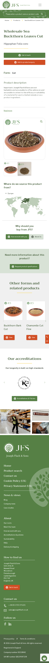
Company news (9, 503)
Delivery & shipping (11, 547)
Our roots (8, 523)
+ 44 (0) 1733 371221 (17, 605)
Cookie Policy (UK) (15, 481)
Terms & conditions (27, 638)
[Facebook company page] (5, 624)
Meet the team (9, 527)
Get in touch (26, 55)
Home (7, 20)
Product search (13, 471)
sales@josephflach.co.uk (18, 610)
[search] (42, 14)
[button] (45, 321)
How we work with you (19, 236)
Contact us (10, 476)
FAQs (6, 543)
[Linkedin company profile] (10, 624)
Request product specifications (26, 266)
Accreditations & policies (13, 535)
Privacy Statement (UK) (18, 486)
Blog (5, 500)
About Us (38, 236)
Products (16, 20)
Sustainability (9, 539)
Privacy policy (9, 638)
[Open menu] (40, 5)
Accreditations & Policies (26, 398)
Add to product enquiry (26, 62)
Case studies (9, 508)
